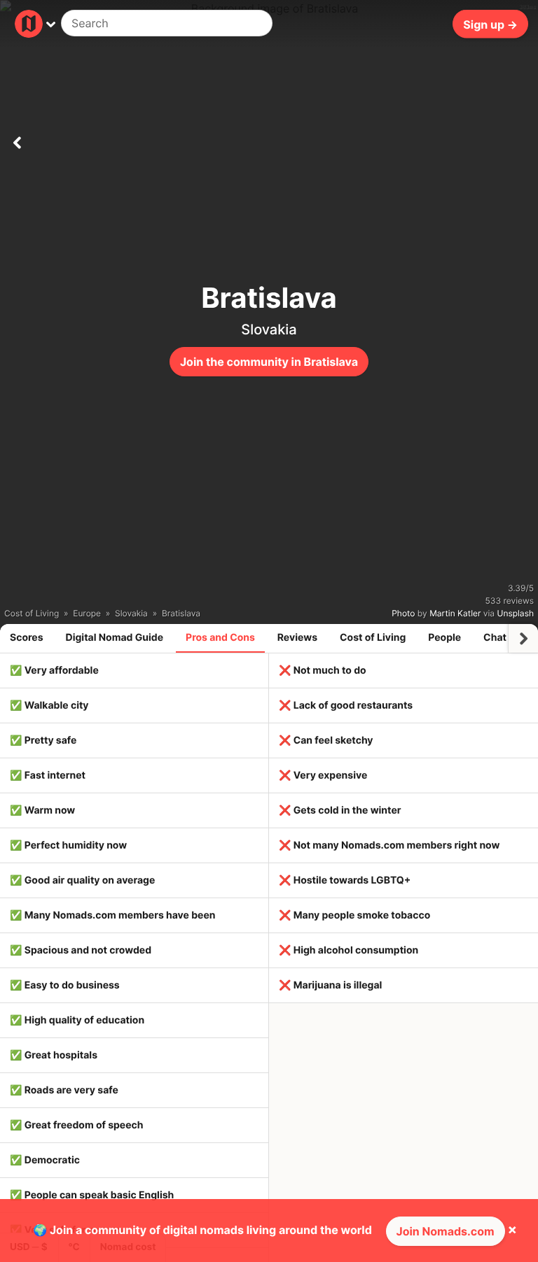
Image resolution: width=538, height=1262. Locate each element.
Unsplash (515, 613)
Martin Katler (455, 613)
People (444, 638)
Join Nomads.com (445, 1231)
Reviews (297, 638)
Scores (26, 638)
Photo (403, 613)
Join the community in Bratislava (269, 362)
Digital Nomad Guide (115, 638)
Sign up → (490, 24)
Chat (494, 638)
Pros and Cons (220, 638)
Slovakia (268, 329)
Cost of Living (373, 638)
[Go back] (17, 140)
